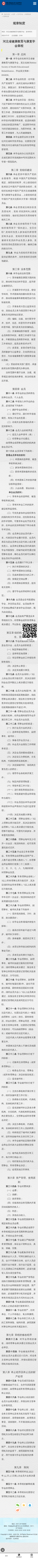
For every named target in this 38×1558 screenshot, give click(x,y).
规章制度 (28, 14)
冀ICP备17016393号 (25, 1538)
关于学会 (20, 14)
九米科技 (16, 1538)
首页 (13, 14)
